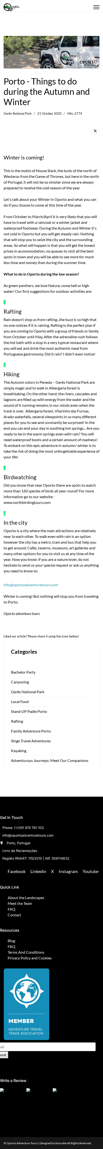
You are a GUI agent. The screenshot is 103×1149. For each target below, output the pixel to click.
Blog (11, 940)
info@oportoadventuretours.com (31, 584)
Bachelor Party (23, 672)
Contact (14, 914)
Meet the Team (20, 903)
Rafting (17, 721)
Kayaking (18, 750)
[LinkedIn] (84, 128)
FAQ (11, 909)
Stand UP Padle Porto (29, 711)
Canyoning (20, 682)
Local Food (20, 701)
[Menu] (96, 7)
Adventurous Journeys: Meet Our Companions (49, 760)
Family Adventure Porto (31, 731)
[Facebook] (73, 128)
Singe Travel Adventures (31, 740)
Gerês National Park (18, 113)
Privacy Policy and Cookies (30, 958)
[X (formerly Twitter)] (95, 130)
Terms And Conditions (26, 952)
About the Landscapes (26, 897)
